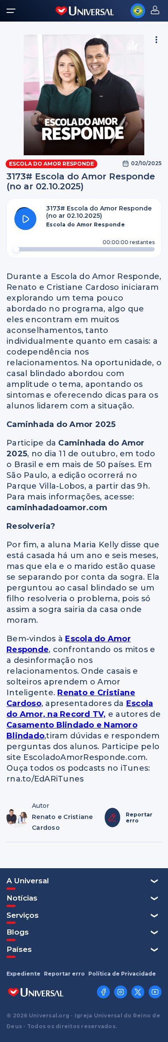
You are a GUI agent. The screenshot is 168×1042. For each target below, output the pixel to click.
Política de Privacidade (122, 974)
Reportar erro (64, 974)
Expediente (23, 974)
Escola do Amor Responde (51, 163)
